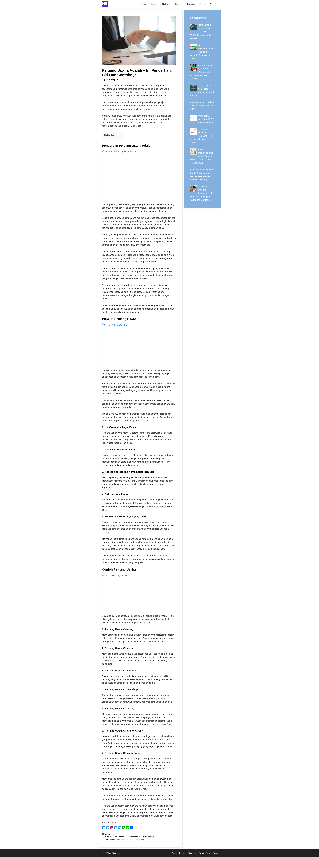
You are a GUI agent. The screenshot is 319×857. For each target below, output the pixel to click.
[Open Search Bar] (211, 4)
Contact (182, 853)
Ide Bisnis (166, 4)
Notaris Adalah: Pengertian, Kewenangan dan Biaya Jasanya (129, 837)
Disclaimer (192, 853)
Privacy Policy (205, 853)
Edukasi (154, 4)
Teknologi (191, 4)
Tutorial (202, 4)
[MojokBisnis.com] (105, 4)
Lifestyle (178, 4)
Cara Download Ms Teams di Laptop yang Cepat (125, 840)
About (174, 853)
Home (143, 4)
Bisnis (107, 834)
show (118, 135)
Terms (215, 853)
